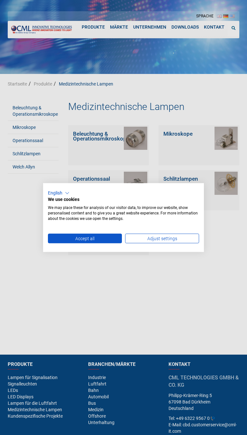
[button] (58, 193)
